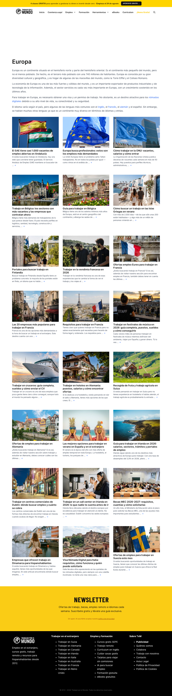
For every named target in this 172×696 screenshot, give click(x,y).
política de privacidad (106, 619)
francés (112, 107)
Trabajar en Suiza (67, 642)
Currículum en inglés (108, 649)
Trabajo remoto (105, 645)
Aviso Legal (142, 661)
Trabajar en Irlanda (68, 653)
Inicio (41, 12)
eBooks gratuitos (106, 676)
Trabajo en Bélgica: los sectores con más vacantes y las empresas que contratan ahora (33, 211)
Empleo (69, 12)
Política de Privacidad (148, 665)
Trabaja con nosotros (147, 653)
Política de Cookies (146, 669)
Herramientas (99, 12)
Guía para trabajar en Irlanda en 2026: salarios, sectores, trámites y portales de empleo (135, 446)
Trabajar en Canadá (69, 649)
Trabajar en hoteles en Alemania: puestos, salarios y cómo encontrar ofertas (83, 388)
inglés (101, 107)
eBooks (115, 12)
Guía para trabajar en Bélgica (79, 208)
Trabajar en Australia (69, 661)
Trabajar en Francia (68, 665)
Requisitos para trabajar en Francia (83, 324)
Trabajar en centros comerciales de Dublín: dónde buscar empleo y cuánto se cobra (34, 504)
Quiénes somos (144, 645)
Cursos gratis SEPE (107, 642)
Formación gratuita (107, 673)
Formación (84, 12)
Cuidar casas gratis (107, 653)
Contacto (141, 657)
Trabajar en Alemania (69, 645)
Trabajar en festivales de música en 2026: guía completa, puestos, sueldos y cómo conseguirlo (135, 327)
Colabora (141, 649)
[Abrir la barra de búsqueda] (154, 12)
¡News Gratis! (143, 12)
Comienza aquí (55, 12)
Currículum (128, 12)
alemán (124, 107)
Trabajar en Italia (67, 657)
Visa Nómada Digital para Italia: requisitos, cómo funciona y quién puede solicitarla (82, 563)
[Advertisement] (86, 36)
